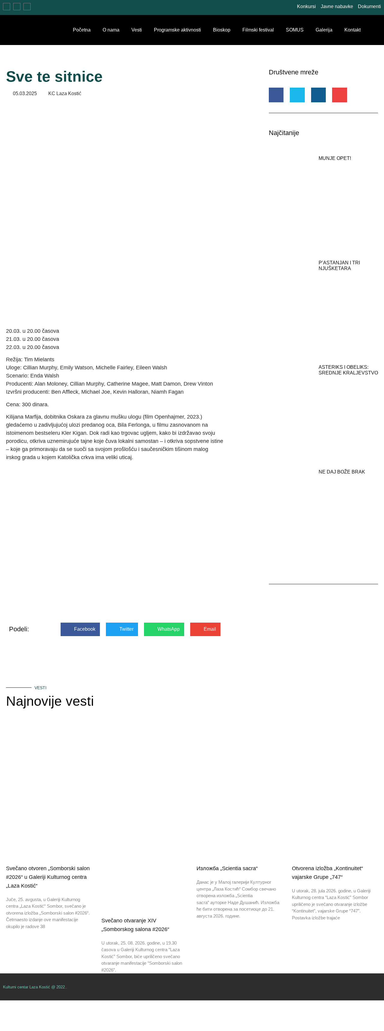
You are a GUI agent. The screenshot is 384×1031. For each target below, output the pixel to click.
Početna (82, 29)
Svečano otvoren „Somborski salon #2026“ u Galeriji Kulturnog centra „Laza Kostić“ (48, 877)
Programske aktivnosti (177, 29)
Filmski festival (258, 29)
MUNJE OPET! (335, 158)
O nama (111, 29)
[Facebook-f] (378, 986)
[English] (18, 8)
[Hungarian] (28, 8)
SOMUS (295, 29)
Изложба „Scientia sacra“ (227, 868)
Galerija (324, 29)
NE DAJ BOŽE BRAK (342, 471)
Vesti (136, 29)
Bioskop (221, 29)
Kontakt (352, 29)
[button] (378, 30)
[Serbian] (8, 8)
